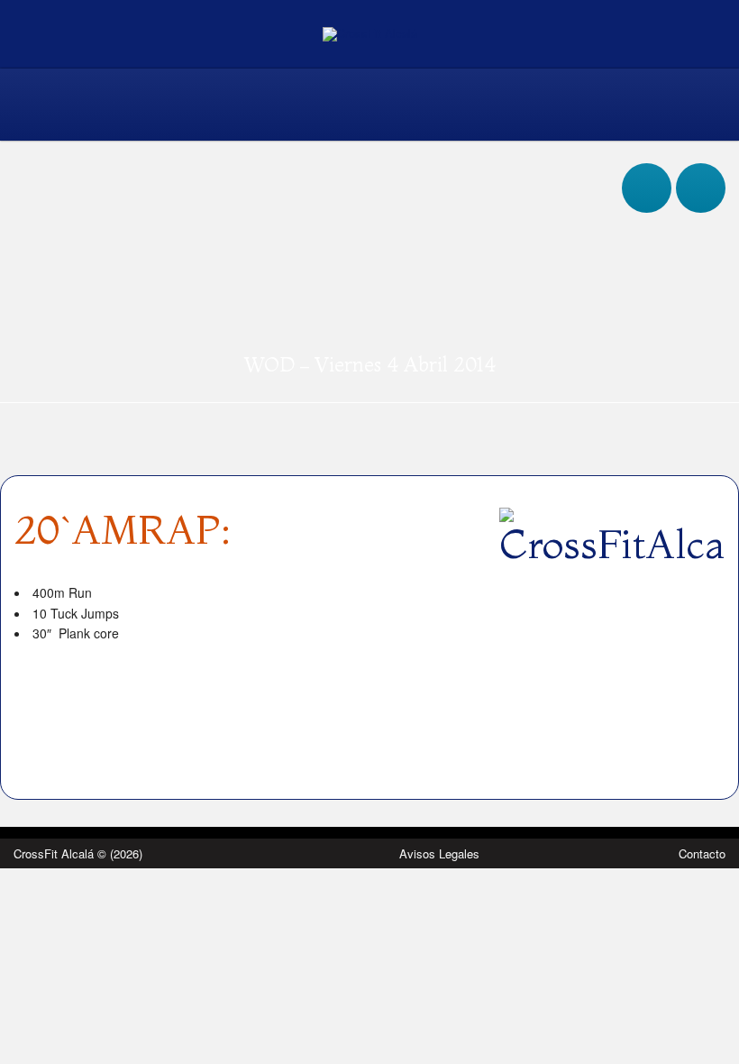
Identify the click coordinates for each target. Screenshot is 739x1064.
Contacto (702, 853)
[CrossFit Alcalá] (370, 32)
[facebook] (646, 170)
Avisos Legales (439, 853)
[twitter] (700, 170)
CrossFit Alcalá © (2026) (78, 853)
